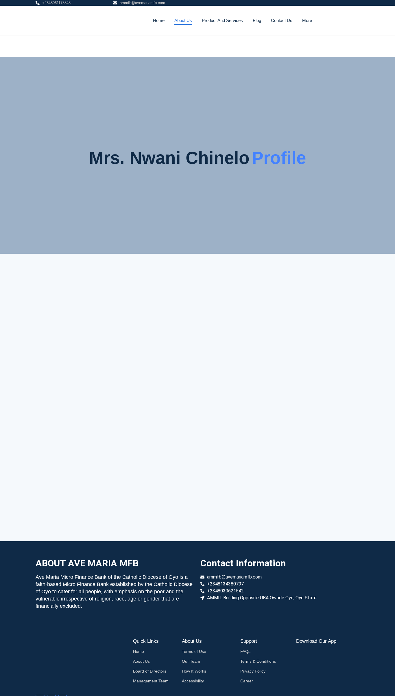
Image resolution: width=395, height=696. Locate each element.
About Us (183, 20)
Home (159, 20)
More (307, 20)
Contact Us (281, 20)
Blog (257, 20)
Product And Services (222, 20)
